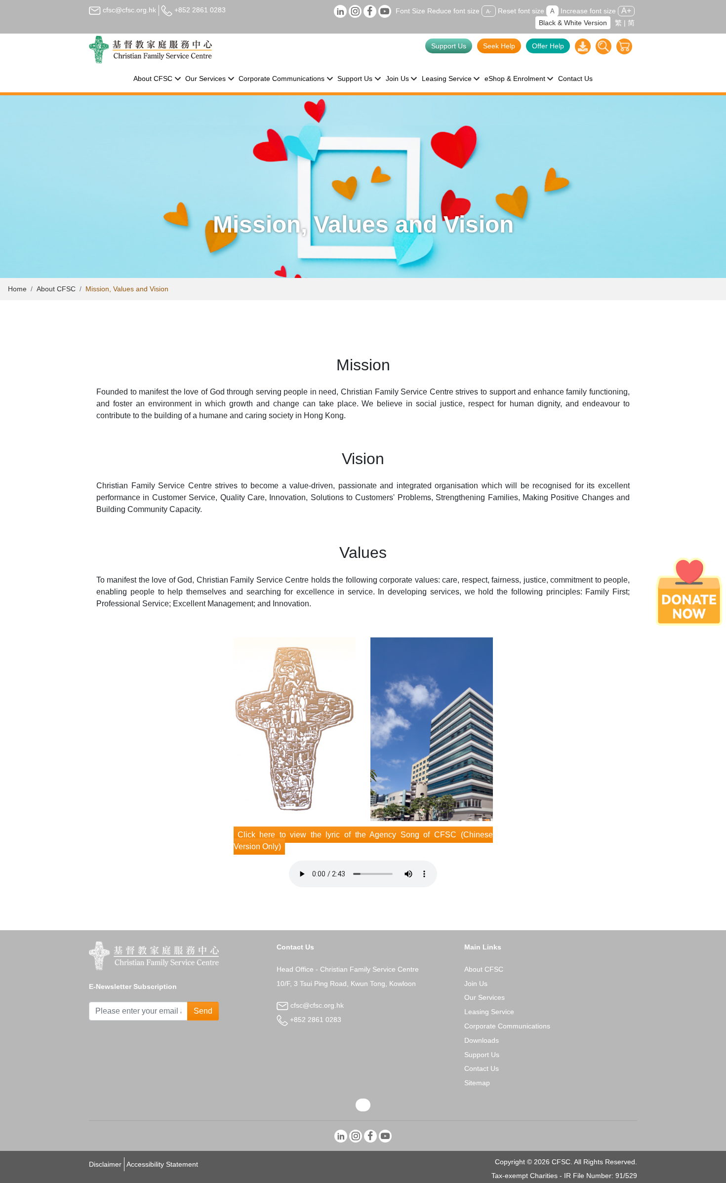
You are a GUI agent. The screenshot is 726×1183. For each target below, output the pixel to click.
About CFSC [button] (152, 78)
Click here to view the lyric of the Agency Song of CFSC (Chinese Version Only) (363, 840)
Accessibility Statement (162, 1164)
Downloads (481, 1040)
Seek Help (499, 46)
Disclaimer (105, 1164)
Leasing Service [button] (447, 78)
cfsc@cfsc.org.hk (128, 10)
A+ (626, 10)
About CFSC (56, 289)
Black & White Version (573, 23)
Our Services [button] (205, 78)
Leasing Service (489, 1012)
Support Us (448, 46)
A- (488, 11)
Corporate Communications (507, 1026)
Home (17, 289)
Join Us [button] (397, 78)
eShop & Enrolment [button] (514, 78)
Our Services (484, 997)
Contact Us (575, 78)
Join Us (475, 983)
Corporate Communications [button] (281, 78)
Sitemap (477, 1083)
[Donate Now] (689, 591)
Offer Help (548, 46)
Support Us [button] (354, 78)
